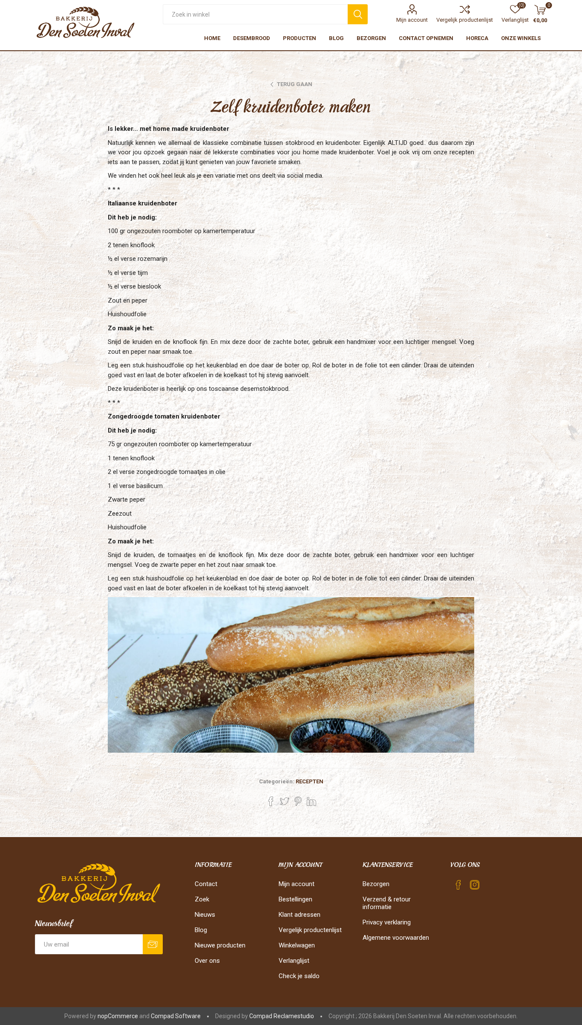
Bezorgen (376, 884)
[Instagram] (474, 885)
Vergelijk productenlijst (464, 20)
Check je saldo (299, 976)
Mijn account (412, 20)
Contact (206, 884)
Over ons (207, 960)
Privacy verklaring (387, 922)
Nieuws (205, 914)
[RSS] (491, 882)
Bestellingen (295, 899)
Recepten (309, 781)
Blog (201, 930)
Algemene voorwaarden (396, 937)
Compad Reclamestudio (281, 1016)
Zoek (202, 899)
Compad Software (176, 1016)
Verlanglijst (294, 960)
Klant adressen (299, 914)
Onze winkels (521, 38)
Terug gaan (294, 84)
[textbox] (255, 14)
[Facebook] (458, 885)
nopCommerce (118, 1016)
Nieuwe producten (220, 945)
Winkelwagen (297, 945)
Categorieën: (276, 781)
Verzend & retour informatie (387, 903)
